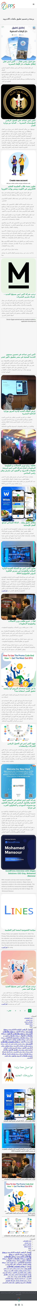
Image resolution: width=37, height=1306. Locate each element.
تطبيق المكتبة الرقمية (24, 1274)
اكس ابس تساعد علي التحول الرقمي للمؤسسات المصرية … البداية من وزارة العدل (19, 122)
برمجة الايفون (20, 1031)
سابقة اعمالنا (29, 1023)
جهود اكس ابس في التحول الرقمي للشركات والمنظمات (19, 1235)
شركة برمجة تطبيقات (12, 1278)
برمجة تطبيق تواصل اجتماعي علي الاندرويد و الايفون (16, 1264)
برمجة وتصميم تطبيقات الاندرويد (17, 1042)
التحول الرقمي (27, 1029)
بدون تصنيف (29, 1020)
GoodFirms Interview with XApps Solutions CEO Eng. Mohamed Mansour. (20, 873)
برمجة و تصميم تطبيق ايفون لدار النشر (15, 1044)
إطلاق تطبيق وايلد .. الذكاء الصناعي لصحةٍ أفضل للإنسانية (19, 1121)
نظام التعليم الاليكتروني (8, 1282)
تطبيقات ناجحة (29, 1022)
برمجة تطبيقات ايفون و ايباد (16, 1259)
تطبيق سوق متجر (23, 1050)
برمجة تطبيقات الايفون (16, 1033)
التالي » (9, 1010)
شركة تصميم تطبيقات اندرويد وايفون (17, 1055)
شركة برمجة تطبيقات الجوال (15, 1054)
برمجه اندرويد (17, 1048)
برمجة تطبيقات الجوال (16, 1258)
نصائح (31, 1025)
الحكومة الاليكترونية (15, 1029)
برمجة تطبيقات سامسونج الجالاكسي (17, 1038)
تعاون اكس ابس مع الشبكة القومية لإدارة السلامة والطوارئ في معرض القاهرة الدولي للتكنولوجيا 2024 (18, 570)
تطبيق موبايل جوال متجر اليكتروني (23, 1052)
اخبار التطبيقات (28, 1018)
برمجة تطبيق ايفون (11, 1262)
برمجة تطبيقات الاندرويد (20, 1255)
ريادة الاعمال (9, 1052)
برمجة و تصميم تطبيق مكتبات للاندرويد (19, 1270)
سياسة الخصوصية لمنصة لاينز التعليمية (20, 930)
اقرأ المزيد (4, 590)
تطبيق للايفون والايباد (10, 1050)
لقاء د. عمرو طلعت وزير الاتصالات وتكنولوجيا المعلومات (19, 1179)
